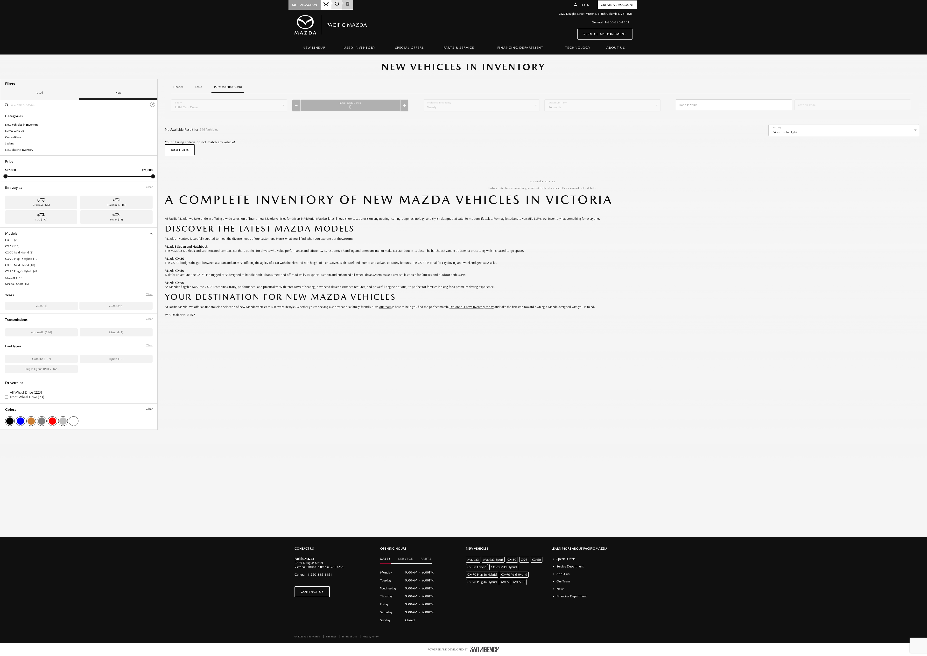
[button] (304, 5)
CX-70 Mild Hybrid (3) (19, 252)
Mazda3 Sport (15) (17, 283)
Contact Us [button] (312, 592)
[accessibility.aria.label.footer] (485, 649)
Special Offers (409, 47)
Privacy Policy (371, 636)
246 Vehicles (208, 129)
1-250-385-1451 (616, 22)
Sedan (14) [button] (116, 219)
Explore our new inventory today (471, 307)
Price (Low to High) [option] (784, 132)
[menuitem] (314, 48)
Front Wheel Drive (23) (27, 397)
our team (385, 307)
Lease (198, 87)
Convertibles (13, 137)
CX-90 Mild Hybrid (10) (20, 265)
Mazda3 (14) (13, 277)
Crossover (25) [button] (41, 204)
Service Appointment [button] (604, 34)
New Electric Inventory (19, 149)
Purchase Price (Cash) (228, 87)
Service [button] (405, 558)
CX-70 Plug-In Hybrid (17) (21, 258)
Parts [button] (426, 558)
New (118, 92)
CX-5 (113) (12, 246)
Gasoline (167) (41, 359)
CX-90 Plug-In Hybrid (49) (21, 271)
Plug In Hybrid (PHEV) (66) (41, 369)
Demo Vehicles (14, 131)
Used (39, 92)
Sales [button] (385, 558)
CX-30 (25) (12, 240)
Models (11, 233)
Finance (178, 87)
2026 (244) (116, 306)
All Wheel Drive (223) (26, 392)
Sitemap (331, 636)
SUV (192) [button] (41, 219)
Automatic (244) (41, 332)
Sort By (776, 127)
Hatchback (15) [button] (116, 204)
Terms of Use (350, 636)
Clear (149, 186)
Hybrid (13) (116, 359)
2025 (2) (41, 306)
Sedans (9, 143)
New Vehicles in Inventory (21, 124)
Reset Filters (180, 149)
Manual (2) (116, 332)
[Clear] (152, 104)
